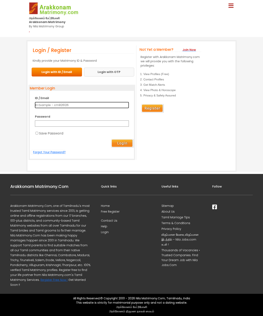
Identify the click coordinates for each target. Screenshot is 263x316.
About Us (168, 212)
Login (105, 232)
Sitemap (167, 206)
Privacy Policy (171, 229)
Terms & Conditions (175, 223)
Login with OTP (109, 72)
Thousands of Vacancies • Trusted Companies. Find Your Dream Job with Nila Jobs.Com (180, 257)
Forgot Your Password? (49, 152)
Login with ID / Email (57, 72)
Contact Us (109, 221)
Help (104, 226)
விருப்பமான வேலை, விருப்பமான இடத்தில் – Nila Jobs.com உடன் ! (180, 240)
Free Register (110, 212)
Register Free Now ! (54, 280)
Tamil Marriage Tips (175, 217)
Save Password (51, 133)
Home (105, 206)
